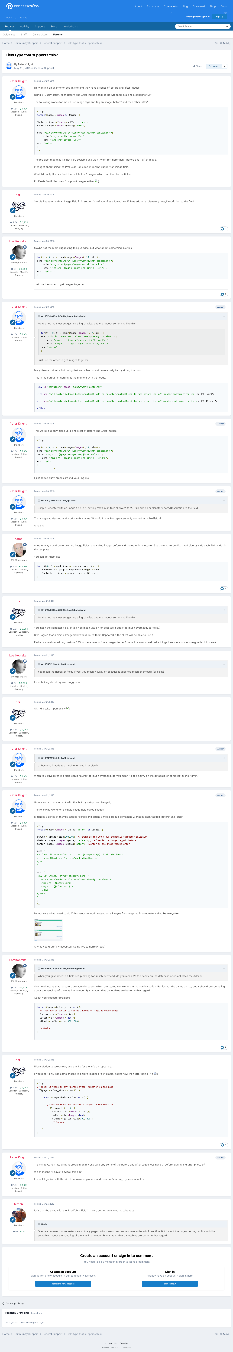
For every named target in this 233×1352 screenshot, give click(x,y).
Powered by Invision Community (116, 1347)
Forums (23, 17)
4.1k (14, 566)
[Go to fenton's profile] (19, 1215)
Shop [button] (213, 6)
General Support (44, 68)
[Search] (227, 26)
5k (14, 269)
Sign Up (219, 16)
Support (40, 26)
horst (18, 539)
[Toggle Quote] (39, 316)
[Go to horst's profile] (19, 550)
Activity (24, 26)
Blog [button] (185, 6)
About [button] (138, 6)
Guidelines (9, 34)
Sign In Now (170, 1283)
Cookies (124, 1343)
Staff (24, 34)
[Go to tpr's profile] (19, 206)
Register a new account (63, 1283)
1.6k (15, 108)
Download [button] (199, 6)
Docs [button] (223, 6)
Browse (9, 26)
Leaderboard (70, 26)
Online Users (40, 34)
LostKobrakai (18, 241)
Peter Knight (25, 64)
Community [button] (171, 6)
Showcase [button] (153, 6)
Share (198, 66)
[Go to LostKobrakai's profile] (19, 252)
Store (54, 26)
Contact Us (111, 1343)
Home (9, 17)
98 (16, 1231)
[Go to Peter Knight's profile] (9, 65)
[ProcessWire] (22, 6)
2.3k (14, 222)
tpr (18, 194)
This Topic (214, 26)
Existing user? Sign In (197, 16)
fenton (18, 1204)
